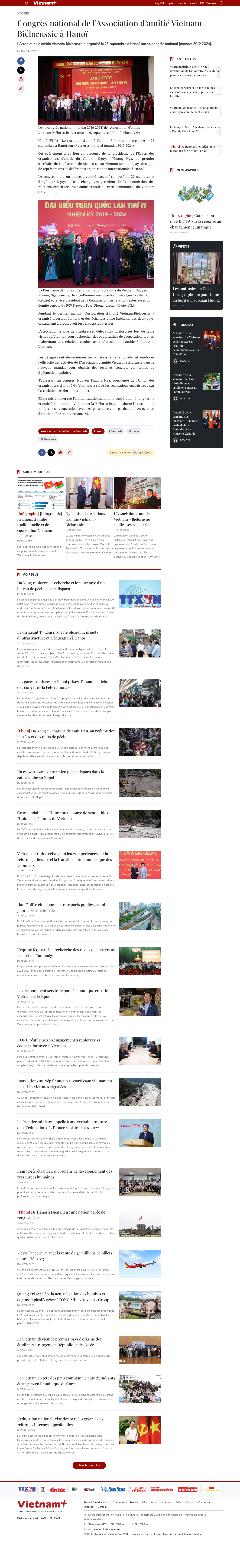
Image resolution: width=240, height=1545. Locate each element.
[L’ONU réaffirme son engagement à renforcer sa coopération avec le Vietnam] (140, 1051)
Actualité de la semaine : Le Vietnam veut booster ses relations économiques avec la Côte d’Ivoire (186, 343)
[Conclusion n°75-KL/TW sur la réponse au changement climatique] (196, 193)
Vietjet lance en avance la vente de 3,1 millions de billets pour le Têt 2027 (64, 1255)
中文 (202, 3)
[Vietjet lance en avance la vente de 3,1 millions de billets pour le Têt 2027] (140, 1264)
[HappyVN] (211, 1489)
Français (181, 3)
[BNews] (74, 1489)
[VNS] (113, 1489)
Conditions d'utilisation (125, 1502)
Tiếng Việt (159, 3)
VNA (179, 1502)
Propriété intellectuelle (96, 1502)
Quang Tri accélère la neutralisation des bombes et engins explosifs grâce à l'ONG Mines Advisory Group (63, 1296)
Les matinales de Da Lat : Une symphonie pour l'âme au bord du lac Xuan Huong (196, 294)
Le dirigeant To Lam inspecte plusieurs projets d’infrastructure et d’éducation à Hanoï (57, 635)
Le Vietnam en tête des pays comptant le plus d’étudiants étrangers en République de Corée (66, 1380)
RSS (144, 1502)
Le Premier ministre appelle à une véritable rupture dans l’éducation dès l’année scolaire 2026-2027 (62, 1124)
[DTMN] (162, 1489)
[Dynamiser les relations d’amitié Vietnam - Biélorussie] (89, 493)
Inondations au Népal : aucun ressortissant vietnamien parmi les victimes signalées (64, 1083)
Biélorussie (50, 439)
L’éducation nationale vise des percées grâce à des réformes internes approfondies (60, 1421)
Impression (21, 79)
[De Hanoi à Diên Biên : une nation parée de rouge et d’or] (140, 1223)
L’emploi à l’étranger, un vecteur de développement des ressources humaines (64, 1174)
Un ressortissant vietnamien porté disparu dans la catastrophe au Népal (60, 774)
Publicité (88, 1506)
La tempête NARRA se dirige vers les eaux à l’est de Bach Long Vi (196, 129)
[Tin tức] (58, 1489)
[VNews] (43, 1489)
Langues (167, 1502)
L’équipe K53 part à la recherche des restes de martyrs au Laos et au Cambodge (66, 952)
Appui (154, 1502)
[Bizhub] (89, 1489)
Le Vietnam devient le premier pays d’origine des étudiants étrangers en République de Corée (59, 1341)
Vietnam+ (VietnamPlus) (45, 3)
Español (193, 3)
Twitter (21, 70)
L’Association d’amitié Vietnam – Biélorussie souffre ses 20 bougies (132, 519)
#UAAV (98, 431)
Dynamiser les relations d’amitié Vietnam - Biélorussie (85, 519)
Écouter (185, 360)
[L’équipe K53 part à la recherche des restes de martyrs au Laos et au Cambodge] (140, 961)
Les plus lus (186, 59)
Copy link (21, 88)
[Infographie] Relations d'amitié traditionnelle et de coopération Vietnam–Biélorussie (39, 524)
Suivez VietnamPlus (121, 452)
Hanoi (135, 431)
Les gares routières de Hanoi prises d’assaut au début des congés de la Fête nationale (63, 684)
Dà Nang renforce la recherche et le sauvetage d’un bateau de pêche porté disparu (61, 585)
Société (23, 13)
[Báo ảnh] (187, 1489)
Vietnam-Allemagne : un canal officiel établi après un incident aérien (194, 110)
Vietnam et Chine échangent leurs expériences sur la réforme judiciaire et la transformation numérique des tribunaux (64, 859)
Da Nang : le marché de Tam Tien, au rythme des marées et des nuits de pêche (66, 733)
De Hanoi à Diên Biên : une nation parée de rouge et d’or (61, 1214)
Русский (211, 3)
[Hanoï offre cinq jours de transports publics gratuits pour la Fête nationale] (140, 916)
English (170, 3)
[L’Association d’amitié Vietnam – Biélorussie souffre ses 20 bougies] (137, 493)
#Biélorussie (115, 431)
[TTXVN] (27, 1489)
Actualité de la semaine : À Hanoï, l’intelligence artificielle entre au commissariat (185, 383)
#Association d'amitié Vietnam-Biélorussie (64, 431)
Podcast (186, 325)
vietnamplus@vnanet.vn (106, 1529)
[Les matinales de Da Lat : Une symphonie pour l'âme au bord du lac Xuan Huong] (196, 268)
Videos (183, 246)
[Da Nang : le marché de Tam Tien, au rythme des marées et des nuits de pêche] (140, 742)
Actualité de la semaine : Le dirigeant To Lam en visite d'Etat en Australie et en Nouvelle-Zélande (186, 422)
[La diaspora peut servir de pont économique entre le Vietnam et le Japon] (140, 1002)
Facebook (21, 61)
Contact (102, 1506)
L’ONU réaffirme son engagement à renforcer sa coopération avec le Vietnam (58, 1042)
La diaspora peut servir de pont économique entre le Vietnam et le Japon (62, 993)
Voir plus (31, 574)
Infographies (187, 170)
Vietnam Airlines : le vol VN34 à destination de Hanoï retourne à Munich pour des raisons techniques (195, 71)
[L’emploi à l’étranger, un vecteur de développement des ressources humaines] (140, 1182)
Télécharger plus (89, 1465)
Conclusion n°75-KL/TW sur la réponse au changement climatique (195, 221)
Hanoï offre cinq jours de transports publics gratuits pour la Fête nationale (62, 907)
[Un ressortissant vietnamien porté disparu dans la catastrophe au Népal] (140, 783)
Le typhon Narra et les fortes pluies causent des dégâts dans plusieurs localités (192, 92)
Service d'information (198, 1502)
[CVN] (138, 1489)
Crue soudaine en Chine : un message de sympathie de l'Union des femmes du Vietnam (64, 815)
